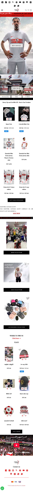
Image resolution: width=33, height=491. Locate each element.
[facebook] (2, 2)
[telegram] (9, 2)
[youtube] (20, 2)
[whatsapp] (15, 6)
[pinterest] (23, 2)
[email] (16, 2)
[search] (26, 10)
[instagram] (31, 2)
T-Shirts (27, 96)
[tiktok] (6, 2)
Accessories (5, 96)
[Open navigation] (2, 10)
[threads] (27, 2)
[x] (13, 2)
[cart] (31, 10)
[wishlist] (28, 10)
